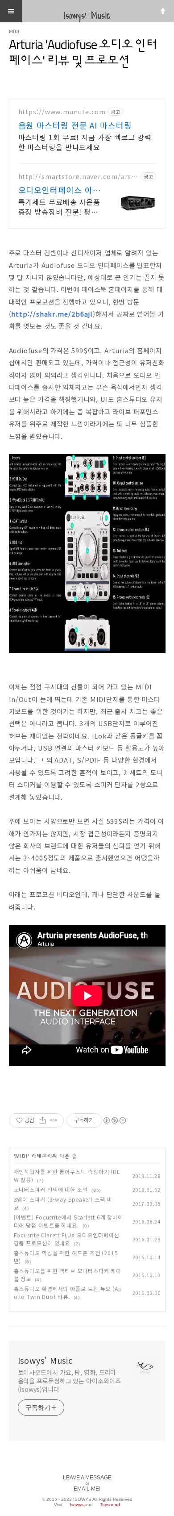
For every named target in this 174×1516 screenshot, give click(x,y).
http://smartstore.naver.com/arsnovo (77, 176)
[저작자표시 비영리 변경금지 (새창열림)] (114, 1120)
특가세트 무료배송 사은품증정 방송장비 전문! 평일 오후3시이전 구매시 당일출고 (59, 206)
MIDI (14, 31)
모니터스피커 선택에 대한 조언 (51, 1189)
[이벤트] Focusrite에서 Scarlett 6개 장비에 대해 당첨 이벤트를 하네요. (69, 1221)
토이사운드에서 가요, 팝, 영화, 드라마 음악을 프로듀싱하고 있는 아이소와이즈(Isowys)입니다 (69, 1381)
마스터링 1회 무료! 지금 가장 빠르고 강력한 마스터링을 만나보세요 (85, 142)
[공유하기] (42, 1120)
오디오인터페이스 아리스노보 (59, 189)
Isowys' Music (45, 1360)
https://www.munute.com (62, 112)
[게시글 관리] (53, 1120)
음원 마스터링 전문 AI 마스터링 (75, 125)
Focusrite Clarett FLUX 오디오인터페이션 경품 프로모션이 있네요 (67, 1239)
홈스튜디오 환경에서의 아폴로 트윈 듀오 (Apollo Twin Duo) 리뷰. (68, 1292)
